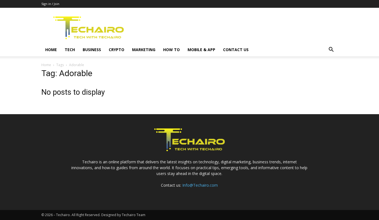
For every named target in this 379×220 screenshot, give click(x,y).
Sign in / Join (50, 4)
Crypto (116, 49)
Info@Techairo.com (200, 185)
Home (51, 49)
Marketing (143, 49)
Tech (70, 49)
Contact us (236, 49)
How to (171, 49)
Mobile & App (201, 49)
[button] (331, 50)
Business (92, 49)
